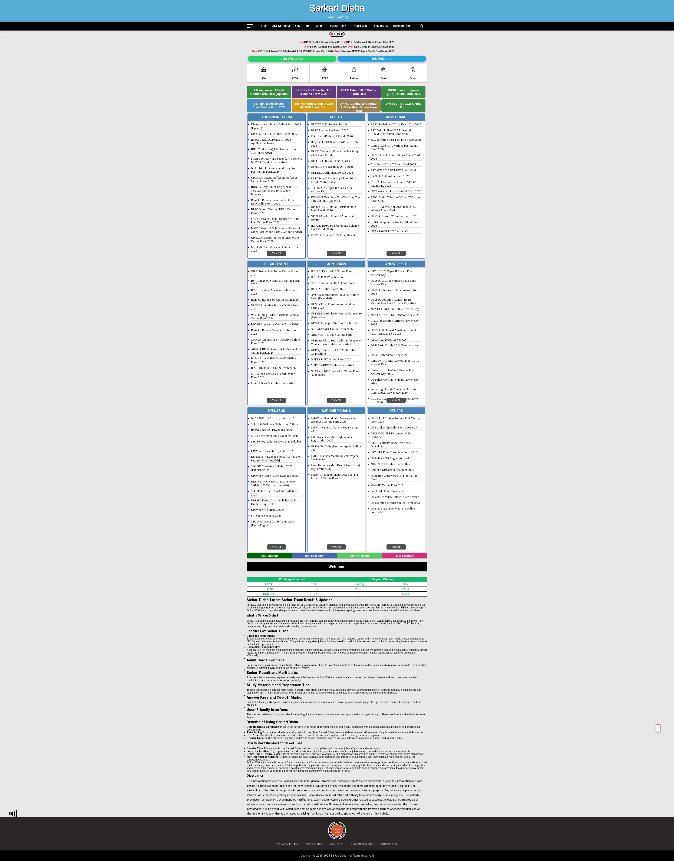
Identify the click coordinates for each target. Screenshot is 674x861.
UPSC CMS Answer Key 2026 (389, 355)
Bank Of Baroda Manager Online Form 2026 (275, 332)
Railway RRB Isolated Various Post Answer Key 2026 (392, 371)
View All (276, 253)
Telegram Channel (382, 579)
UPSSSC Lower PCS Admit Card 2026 (394, 216)
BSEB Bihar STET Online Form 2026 (358, 92)
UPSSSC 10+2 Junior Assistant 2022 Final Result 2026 (333, 208)
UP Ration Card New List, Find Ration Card (394, 477)
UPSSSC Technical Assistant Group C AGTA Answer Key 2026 (394, 332)
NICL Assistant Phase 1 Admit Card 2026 (396, 191)
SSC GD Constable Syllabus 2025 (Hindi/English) (272, 468)
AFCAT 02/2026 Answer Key (389, 339)
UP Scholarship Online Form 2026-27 (334, 323)
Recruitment (360, 26)
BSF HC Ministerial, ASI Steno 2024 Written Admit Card (393, 208)
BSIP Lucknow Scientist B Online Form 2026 (275, 282)
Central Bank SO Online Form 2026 (273, 383)
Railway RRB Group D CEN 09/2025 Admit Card (314, 105)
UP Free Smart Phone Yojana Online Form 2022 (393, 510)
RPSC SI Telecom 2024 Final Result (333, 235)
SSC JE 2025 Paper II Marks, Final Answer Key (332, 189)
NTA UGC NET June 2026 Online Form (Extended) (335, 373)
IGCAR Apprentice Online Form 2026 (274, 324)
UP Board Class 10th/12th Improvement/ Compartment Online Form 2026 (336, 342)
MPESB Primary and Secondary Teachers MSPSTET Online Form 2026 (276, 160)
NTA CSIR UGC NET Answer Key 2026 (395, 315)
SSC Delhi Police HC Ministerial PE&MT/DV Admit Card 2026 (297, 51)
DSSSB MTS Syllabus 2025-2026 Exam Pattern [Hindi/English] (275, 458)
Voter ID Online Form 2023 (388, 485)
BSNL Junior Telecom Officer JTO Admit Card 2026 (396, 199)
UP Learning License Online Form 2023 (395, 502)
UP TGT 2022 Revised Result (303, 42)
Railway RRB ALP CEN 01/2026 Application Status (271, 141)
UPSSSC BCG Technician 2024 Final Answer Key (393, 282)
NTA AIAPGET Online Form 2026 (332, 329)
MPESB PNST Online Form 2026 (331, 359)
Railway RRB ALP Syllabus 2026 (271, 429)
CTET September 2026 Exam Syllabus (274, 435)
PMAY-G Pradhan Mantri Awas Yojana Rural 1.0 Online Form (334, 476)
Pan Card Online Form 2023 (388, 491)
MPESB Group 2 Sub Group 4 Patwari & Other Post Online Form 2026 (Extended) (276, 230)
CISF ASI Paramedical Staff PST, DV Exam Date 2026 (393, 183)
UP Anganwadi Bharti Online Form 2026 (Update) (269, 92)
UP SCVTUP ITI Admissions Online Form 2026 (333, 306)
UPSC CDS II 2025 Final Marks (330, 161)
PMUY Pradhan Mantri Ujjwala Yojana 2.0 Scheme (335, 457)
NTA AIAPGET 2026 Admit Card (391, 231)
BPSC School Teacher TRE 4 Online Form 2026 (313, 92)
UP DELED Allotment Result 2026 (332, 172)
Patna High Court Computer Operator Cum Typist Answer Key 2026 (394, 390)
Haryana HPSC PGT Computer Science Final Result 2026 (335, 227)
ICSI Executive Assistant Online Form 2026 (274, 292)
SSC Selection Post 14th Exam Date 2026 (396, 139)
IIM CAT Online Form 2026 (328, 289)
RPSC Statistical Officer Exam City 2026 (351, 42)
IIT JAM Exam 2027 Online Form (331, 271)
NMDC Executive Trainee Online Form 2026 (275, 307)
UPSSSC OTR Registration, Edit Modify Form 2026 (395, 419)
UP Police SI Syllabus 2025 (268, 509)
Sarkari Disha (337, 8)
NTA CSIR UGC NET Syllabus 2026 (273, 418)
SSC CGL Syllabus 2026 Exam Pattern (274, 424)
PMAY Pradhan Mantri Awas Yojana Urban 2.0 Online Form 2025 (333, 419)
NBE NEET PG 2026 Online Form (331, 334)
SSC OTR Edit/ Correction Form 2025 (394, 452)
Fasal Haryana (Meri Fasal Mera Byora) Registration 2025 (335, 467)
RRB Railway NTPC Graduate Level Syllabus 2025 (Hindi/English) (273, 483)
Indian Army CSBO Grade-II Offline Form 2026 (273, 360)
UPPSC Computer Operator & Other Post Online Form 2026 (359, 107)
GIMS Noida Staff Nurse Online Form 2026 (274, 273)
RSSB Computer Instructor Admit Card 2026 (395, 223)
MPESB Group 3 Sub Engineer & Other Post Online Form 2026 (275, 220)
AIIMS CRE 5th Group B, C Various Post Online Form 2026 (276, 350)
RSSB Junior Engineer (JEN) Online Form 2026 (403, 92)
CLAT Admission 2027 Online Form (333, 283)
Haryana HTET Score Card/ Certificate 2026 (369, 51)
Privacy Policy (288, 844)
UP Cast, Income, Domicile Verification (395, 496)
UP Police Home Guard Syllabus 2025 (274, 475)
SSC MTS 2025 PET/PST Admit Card (393, 170)
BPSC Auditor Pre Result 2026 (310, 46)
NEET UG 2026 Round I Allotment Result (332, 218)
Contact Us (401, 26)
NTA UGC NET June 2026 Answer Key (395, 309)
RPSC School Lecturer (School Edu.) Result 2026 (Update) (333, 180)
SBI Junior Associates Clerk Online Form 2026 (269, 105)
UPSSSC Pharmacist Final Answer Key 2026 (394, 292)
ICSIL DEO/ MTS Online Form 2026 (273, 368)
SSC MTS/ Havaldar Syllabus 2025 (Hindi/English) (272, 523)
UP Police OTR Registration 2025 (391, 458)
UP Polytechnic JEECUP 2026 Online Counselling (334, 351)
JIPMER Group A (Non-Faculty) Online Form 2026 (275, 341)
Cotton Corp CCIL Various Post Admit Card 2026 (394, 147)
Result (320, 26)
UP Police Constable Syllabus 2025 (273, 451)
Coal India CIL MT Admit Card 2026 (393, 164)
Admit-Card (302, 26)
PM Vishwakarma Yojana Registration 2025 (334, 429)
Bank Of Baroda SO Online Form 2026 (275, 299)
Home (263, 26)
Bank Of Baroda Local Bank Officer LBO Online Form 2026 (273, 201)
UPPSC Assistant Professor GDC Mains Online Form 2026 (275, 239)
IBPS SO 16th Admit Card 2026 (390, 176)
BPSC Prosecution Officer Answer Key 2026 (395, 322)
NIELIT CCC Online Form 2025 (390, 464)
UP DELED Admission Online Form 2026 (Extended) (336, 315)
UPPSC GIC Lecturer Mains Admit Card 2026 (395, 156)
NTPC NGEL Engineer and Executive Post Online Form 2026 (274, 169)
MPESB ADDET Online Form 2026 (332, 365)
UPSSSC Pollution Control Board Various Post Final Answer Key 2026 (393, 301)
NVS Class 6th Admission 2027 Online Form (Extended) (335, 296)
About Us (336, 844)
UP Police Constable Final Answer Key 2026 (395, 381)
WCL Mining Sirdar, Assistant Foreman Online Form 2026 (275, 316)
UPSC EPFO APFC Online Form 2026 (274, 134)
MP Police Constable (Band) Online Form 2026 (273, 375)
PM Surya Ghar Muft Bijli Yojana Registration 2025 (331, 438)
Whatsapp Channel (292, 579)
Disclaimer (314, 844)
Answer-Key (338, 26)
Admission (381, 26)
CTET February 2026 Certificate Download (391, 444)
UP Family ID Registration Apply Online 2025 (336, 448)
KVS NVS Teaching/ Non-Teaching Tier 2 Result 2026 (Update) (335, 199)
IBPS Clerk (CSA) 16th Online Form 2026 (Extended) (273, 151)
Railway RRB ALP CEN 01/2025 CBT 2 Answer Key (395, 362)
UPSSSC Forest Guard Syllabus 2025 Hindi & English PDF (274, 502)
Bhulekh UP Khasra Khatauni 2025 (392, 469)
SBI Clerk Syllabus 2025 (266, 515)
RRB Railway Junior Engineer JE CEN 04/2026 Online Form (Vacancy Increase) (274, 190)
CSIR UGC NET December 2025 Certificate (391, 435)
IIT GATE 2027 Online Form (328, 277)
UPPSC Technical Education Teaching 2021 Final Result (334, 153)
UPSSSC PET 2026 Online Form (403, 105)
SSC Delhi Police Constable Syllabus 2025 (274, 492)
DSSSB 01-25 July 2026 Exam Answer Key (394, 347)
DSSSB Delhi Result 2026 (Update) (333, 166)
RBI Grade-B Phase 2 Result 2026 (355, 46)
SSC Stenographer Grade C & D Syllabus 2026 (276, 443)
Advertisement (362, 844)
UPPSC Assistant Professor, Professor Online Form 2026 (274, 179)
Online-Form (281, 26)
